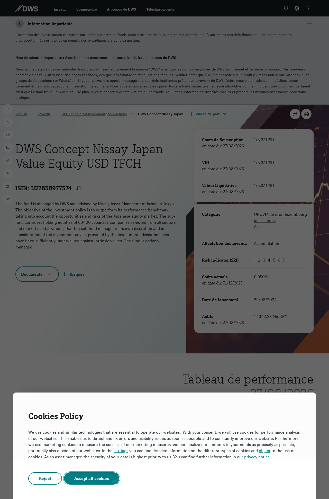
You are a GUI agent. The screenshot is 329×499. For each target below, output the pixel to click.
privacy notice (257, 457)
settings (121, 450)
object (264, 450)
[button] (45, 478)
